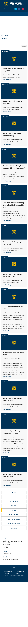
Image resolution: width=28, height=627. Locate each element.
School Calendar (14, 514)
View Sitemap (19, 573)
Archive (24, 46)
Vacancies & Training (14, 523)
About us (14, 497)
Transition (14, 506)
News (6, 35)
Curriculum (14, 501)
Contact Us (14, 528)
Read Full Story (7, 79)
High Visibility (8, 571)
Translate (8, 9)
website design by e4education (14, 578)
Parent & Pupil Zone (14, 519)
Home (2, 35)
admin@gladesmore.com (10, 559)
